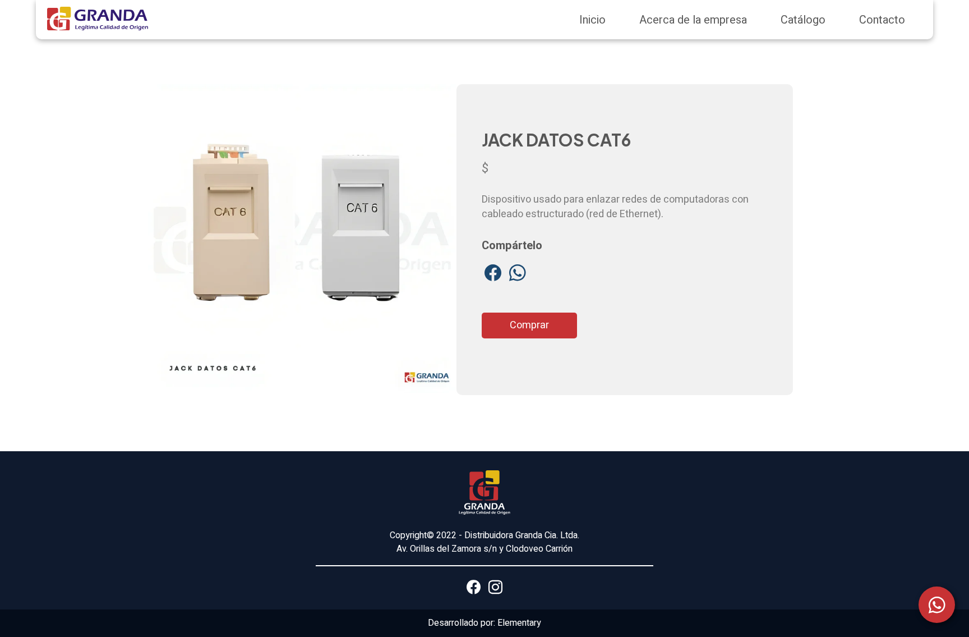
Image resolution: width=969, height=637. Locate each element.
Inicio (592, 20)
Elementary (519, 623)
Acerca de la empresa (693, 20)
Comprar (529, 325)
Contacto (882, 20)
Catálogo (803, 20)
